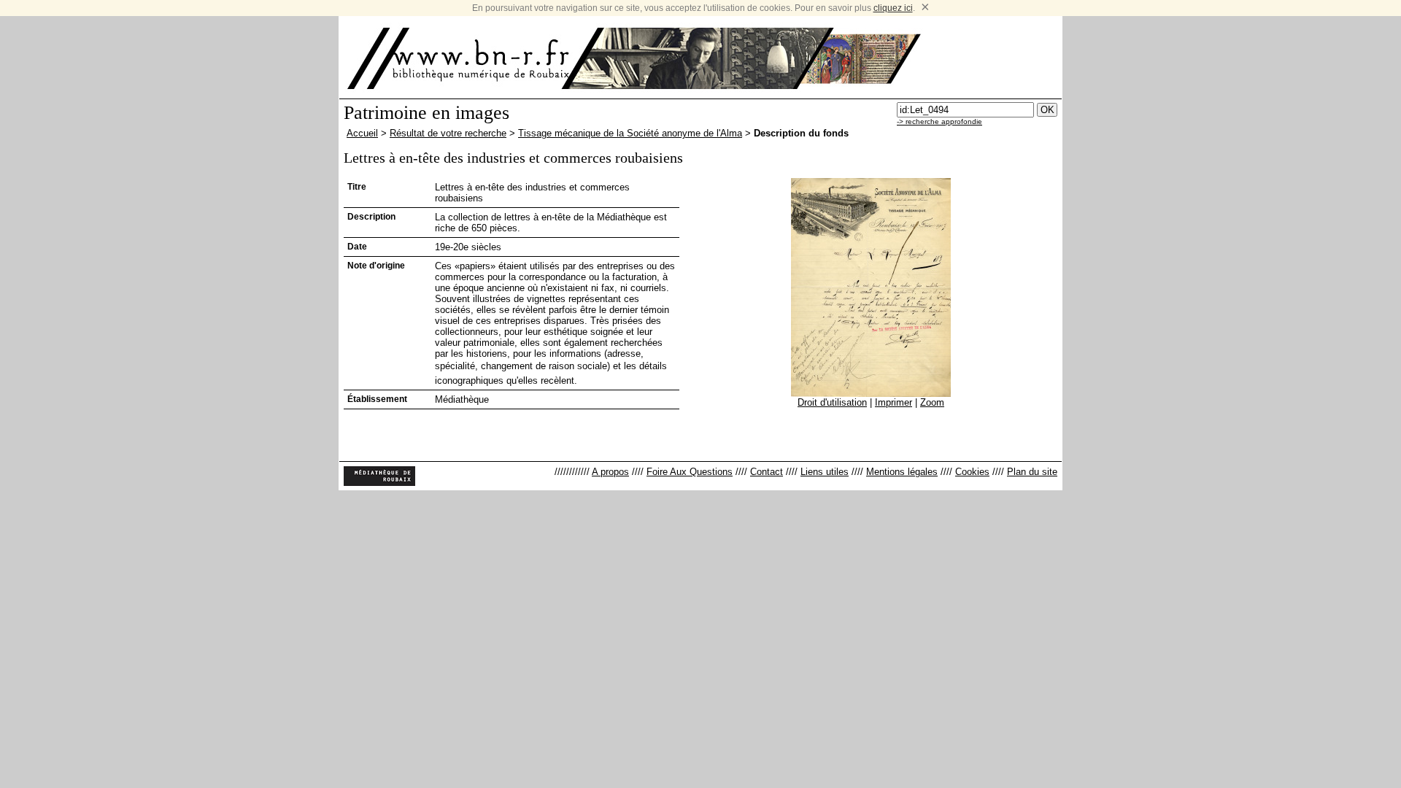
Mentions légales (902, 471)
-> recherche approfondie (939, 121)
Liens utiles (824, 471)
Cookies (972, 471)
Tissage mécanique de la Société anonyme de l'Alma (630, 133)
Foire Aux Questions (690, 471)
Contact (766, 471)
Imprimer (893, 402)
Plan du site (1032, 471)
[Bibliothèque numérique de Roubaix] (459, 58)
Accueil (362, 133)
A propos (610, 471)
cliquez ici (893, 8)
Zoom (932, 402)
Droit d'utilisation (832, 402)
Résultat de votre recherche (448, 133)
